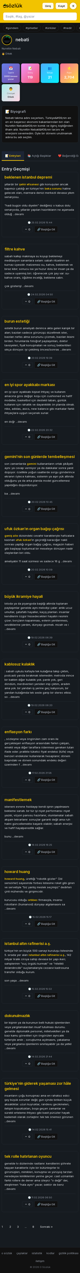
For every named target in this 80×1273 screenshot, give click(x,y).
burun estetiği (16, 321)
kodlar (50, 1253)
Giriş (48, 6)
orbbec (33, 900)
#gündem (12, 28)
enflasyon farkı (18, 732)
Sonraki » (46, 1226)
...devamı (18, 214)
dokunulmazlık (17, 1015)
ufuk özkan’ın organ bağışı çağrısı (34, 529)
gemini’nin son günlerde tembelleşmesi (39, 456)
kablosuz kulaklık (19, 664)
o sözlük (6, 1253)
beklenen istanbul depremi (28, 177)
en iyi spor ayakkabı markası (29, 384)
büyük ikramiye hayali (23, 596)
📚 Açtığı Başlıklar (39, 155)
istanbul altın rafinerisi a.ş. (27, 943)
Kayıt (61, 6)
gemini (31, 463)
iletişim (40, 1261)
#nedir (67, 28)
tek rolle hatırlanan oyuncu (27, 1156)
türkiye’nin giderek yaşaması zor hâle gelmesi (37, 1086)
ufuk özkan (23, 540)
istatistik (37, 1253)
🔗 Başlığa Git (46, 229)
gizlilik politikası (69, 1253)
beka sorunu (53, 188)
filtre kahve (14, 249)
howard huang (17, 871)
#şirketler (32, 28)
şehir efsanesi (29, 184)
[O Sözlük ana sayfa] (12, 6)
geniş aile (11, 535)
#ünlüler (50, 28)
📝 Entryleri (13, 155)
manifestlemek (18, 799)
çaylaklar (22, 1253)
